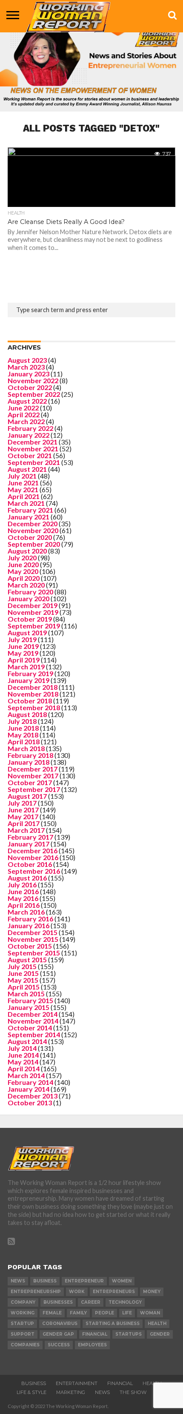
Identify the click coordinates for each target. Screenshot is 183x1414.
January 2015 (28, 1007)
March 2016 (26, 912)
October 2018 (30, 701)
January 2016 (28, 925)
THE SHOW (133, 1392)
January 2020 (28, 598)
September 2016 (34, 871)
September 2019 (34, 626)
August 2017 (27, 796)
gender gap (58, 1334)
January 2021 (28, 517)
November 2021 (33, 449)
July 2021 (22, 476)
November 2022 (33, 380)
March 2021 (26, 503)
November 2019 (33, 612)
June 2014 (23, 1055)
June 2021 (23, 483)
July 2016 (22, 885)
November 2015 (33, 939)
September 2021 (34, 462)
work (77, 1291)
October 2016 (30, 864)
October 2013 (30, 1103)
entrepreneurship (36, 1291)
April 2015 (24, 987)
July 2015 (22, 966)
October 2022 (30, 387)
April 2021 (24, 496)
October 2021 (30, 455)
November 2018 (33, 694)
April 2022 (24, 414)
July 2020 (22, 558)
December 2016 (32, 850)
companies (25, 1345)
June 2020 (23, 564)
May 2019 (23, 653)
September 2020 (34, 544)
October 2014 (30, 1028)
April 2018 (24, 741)
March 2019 (26, 667)
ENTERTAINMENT (76, 1383)
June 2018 (23, 728)
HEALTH (152, 1383)
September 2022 (34, 394)
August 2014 (27, 1041)
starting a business (113, 1323)
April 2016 (24, 905)
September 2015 (34, 953)
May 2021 (23, 489)
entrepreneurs (114, 1291)
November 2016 (33, 857)
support (22, 1334)
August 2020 (27, 551)
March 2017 (26, 830)
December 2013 (32, 1096)
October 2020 (30, 537)
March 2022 (26, 421)
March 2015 (26, 994)
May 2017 (23, 816)
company (23, 1302)
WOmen (122, 1281)
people (104, 1313)
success (59, 1345)
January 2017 (28, 844)
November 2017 (33, 776)
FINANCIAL (120, 1383)
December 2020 (32, 523)
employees (92, 1345)
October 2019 (30, 619)
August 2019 (27, 632)
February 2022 (30, 428)
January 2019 (28, 680)
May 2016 (23, 898)
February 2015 (30, 1000)
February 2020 (30, 592)
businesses (58, 1302)
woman (150, 1313)
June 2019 (23, 646)
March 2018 (26, 748)
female (52, 1313)
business (45, 1281)
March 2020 (26, 585)
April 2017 (24, 823)
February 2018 (30, 755)
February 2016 (30, 919)
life (127, 1313)
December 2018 (32, 687)
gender (160, 1334)
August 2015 (27, 959)
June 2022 (23, 408)
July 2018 (22, 721)
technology (125, 1302)
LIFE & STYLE (31, 1392)
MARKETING (70, 1392)
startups (128, 1334)
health (157, 1323)
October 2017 (30, 782)
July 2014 (22, 1048)
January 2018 (28, 762)
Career (90, 1302)
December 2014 (32, 1014)
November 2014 (33, 1021)
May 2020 (23, 571)
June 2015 (23, 973)
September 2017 (34, 789)
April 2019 (24, 660)
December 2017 (32, 769)
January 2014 (28, 1089)
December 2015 (32, 932)
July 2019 (22, 639)
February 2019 (30, 673)
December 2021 (32, 442)
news (18, 1281)
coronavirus (59, 1323)
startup (22, 1323)
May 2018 (23, 735)
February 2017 (30, 837)
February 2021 (30, 510)
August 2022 (27, 401)
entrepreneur (84, 1281)
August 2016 (27, 878)
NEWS (102, 1392)
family (78, 1313)
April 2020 (24, 578)
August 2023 (27, 360)
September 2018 (34, 707)
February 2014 (30, 1082)
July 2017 (22, 803)
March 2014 (26, 1075)
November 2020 (33, 530)
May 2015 (23, 980)
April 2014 (24, 1068)
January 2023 (28, 374)
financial (94, 1334)
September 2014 (34, 1034)
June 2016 (23, 891)
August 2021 (27, 469)
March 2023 (26, 367)
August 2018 (27, 714)
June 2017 (23, 810)
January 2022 (28, 435)
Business (33, 1383)
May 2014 (23, 1062)
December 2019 (32, 605)
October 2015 (30, 946)
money (151, 1291)
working (22, 1313)
